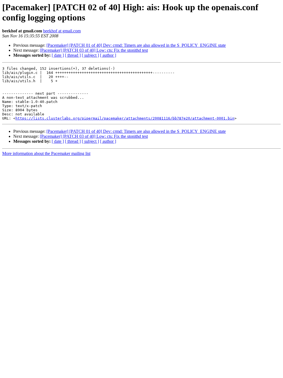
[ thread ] (73, 55)
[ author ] (108, 55)
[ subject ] (90, 55)
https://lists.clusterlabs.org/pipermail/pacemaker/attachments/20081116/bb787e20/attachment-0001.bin (124, 118)
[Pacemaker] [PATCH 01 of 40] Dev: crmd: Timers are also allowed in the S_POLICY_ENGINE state (136, 45)
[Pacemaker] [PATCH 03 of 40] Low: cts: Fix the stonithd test (94, 50)
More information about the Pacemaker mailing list (46, 153)
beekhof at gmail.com (62, 31)
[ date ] (58, 55)
